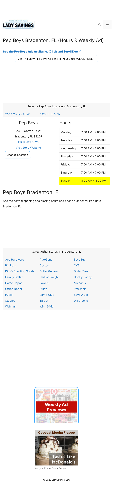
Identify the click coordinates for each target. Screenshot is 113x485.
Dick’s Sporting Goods (19, 271)
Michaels (80, 283)
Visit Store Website (28, 147)
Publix (9, 294)
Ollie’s (43, 288)
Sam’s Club (47, 294)
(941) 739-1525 (28, 142)
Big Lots (10, 265)
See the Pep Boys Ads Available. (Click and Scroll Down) (42, 51)
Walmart (10, 306)
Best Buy (79, 259)
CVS (77, 265)
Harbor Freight (49, 277)
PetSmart (80, 288)
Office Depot (13, 288)
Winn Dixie (47, 306)
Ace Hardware (14, 259)
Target (44, 300)
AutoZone (46, 259)
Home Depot (13, 283)
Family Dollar (14, 277)
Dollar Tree (81, 271)
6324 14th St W (50, 114)
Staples (10, 300)
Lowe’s (44, 283)
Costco (44, 265)
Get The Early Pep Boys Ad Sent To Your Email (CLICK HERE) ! (56, 58)
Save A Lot (81, 294)
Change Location (17, 154)
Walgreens (81, 300)
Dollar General (49, 271)
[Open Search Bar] (99, 24)
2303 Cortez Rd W (17, 114)
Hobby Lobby (83, 277)
